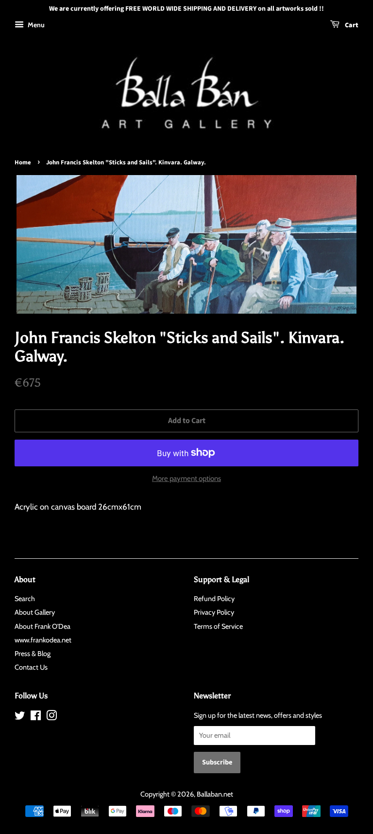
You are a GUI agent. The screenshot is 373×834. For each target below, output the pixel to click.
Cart (350, 25)
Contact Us (31, 667)
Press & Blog (33, 653)
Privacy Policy (214, 612)
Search (25, 598)
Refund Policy (214, 598)
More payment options (186, 478)
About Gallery (35, 612)
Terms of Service (218, 626)
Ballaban (209, 794)
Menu (35, 24)
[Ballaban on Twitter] (20, 717)
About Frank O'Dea (42, 626)
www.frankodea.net (43, 640)
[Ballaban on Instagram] (51, 717)
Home (23, 162)
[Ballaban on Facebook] (35, 717)
